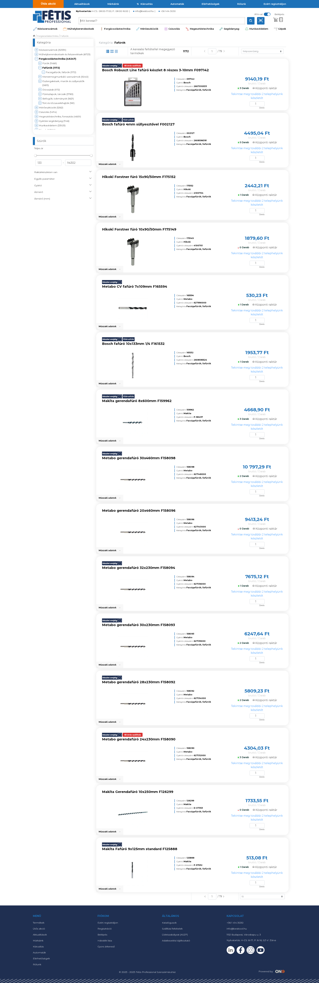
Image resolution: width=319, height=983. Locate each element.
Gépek (282, 28)
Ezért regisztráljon (275, 3)
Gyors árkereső (106, 946)
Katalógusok (169, 922)
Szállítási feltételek (172, 928)
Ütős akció (48, 3)
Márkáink (113, 3)
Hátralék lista (105, 940)
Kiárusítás (147, 3)
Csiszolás (174, 28)
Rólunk (241, 3)
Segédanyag (231, 28)
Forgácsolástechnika (117, 28)
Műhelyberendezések (80, 28)
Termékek (38, 922)
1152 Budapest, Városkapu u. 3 (244, 934)
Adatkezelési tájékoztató (176, 940)
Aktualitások (82, 3)
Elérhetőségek (210, 3)
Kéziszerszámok (47, 28)
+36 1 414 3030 (168, 11)
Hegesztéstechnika (202, 28)
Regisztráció (105, 928)
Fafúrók (64, 36)
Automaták (177, 3)
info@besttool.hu (144, 11)
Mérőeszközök (149, 28)
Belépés (102, 934)
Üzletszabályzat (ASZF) (175, 934)
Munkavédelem (258, 28)
